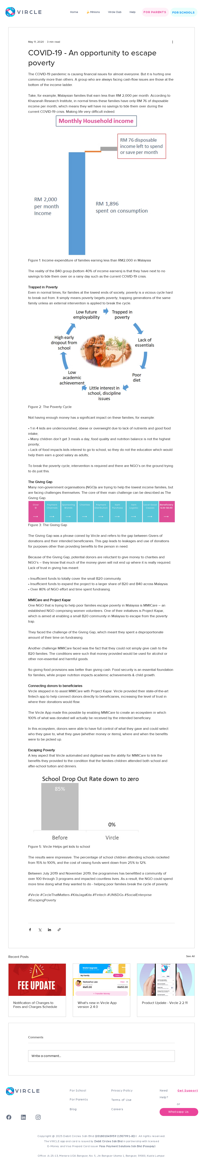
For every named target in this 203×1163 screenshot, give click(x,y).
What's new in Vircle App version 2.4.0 (97, 1005)
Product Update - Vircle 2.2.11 (165, 1003)
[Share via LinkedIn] (49, 930)
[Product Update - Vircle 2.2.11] (165, 980)
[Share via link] (59, 930)
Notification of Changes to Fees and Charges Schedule (35, 1005)
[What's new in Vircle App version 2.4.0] (101, 980)
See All (190, 956)
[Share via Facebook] (30, 930)
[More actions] (172, 41)
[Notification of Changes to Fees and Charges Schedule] (37, 980)
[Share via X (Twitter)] (40, 930)
